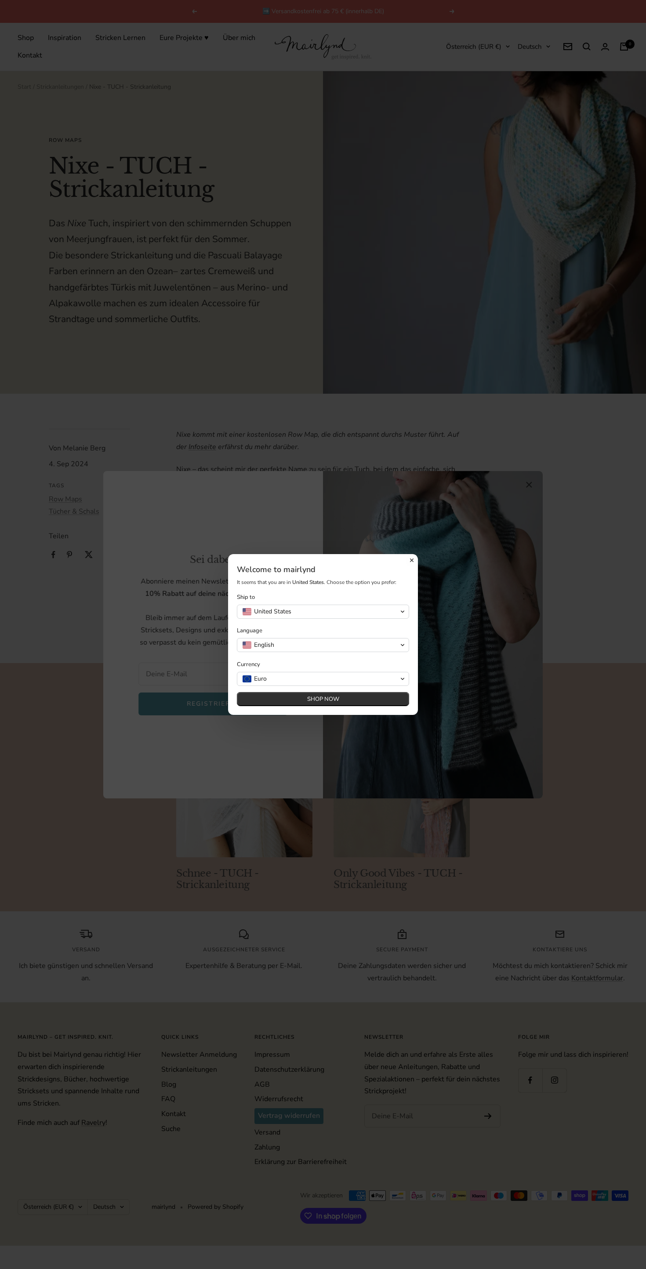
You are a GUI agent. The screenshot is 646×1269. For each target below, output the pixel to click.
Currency (248, 664)
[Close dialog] (411, 560)
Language (249, 630)
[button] (323, 612)
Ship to (246, 597)
